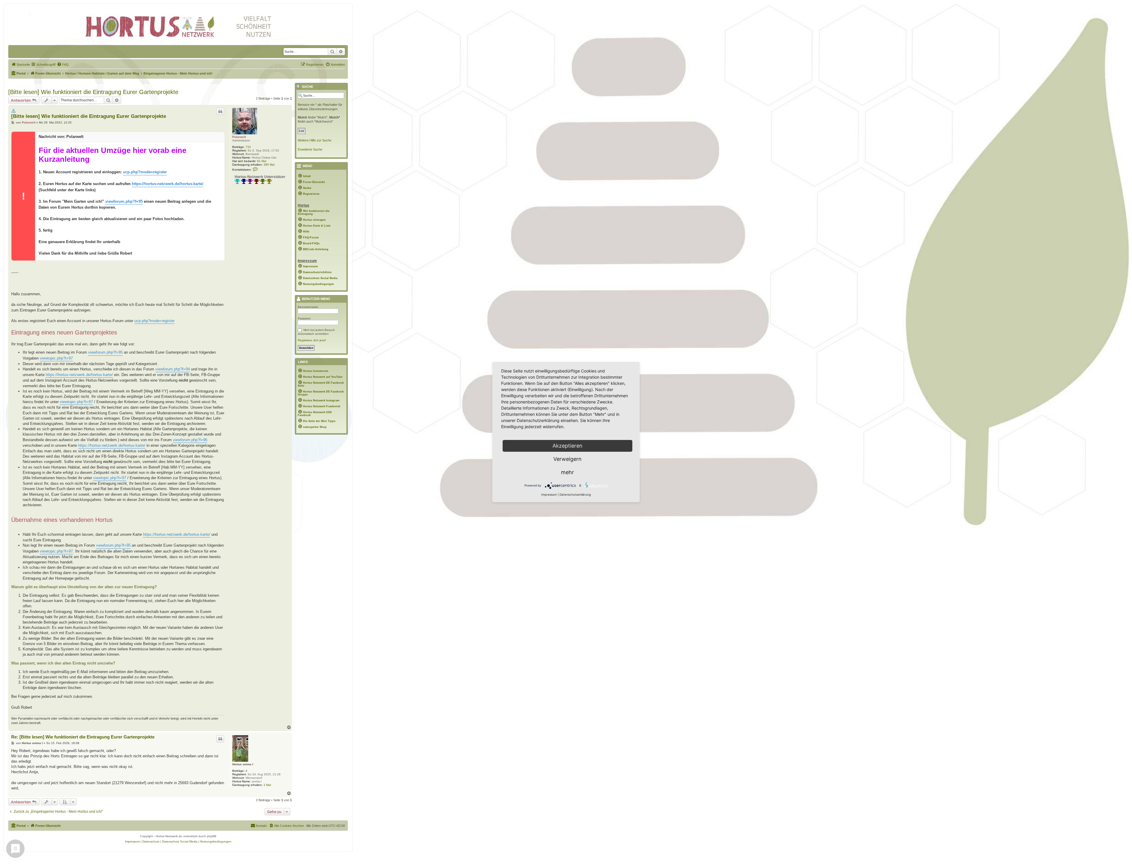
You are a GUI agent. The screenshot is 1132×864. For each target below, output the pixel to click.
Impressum (549, 494)
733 (248, 147)
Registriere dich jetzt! (312, 340)
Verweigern (567, 459)
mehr (567, 472)
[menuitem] (20, 64)
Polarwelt (239, 136)
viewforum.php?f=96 (190, 440)
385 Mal (269, 164)
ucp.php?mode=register (145, 172)
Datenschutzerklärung (575, 494)
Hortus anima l (242, 764)
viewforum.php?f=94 (172, 369)
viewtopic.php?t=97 (56, 358)
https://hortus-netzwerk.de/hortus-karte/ (167, 184)
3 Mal (267, 784)
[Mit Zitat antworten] (220, 111)
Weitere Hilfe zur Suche (314, 140)
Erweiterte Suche (310, 149)
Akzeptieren (567, 446)
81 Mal (261, 161)
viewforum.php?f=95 (124, 201)
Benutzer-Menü (315, 299)
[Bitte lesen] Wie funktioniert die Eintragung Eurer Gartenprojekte (93, 92)
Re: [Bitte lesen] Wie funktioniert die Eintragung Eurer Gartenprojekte (82, 736)
